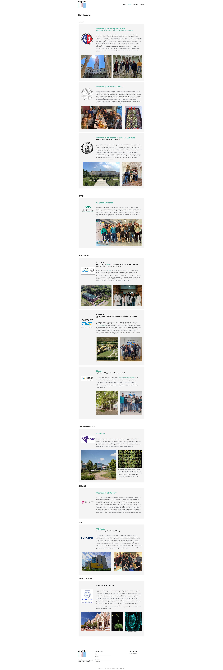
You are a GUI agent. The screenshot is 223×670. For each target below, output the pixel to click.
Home (124, 4)
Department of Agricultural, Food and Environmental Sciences (114, 30)
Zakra (117, 668)
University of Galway (106, 493)
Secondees (135, 4)
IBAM (99, 371)
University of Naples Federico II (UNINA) (115, 138)
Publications (142, 4)
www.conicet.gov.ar (117, 323)
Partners (129, 4)
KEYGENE (101, 433)
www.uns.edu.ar (102, 325)
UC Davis (100, 529)
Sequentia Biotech (104, 203)
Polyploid (108, 668)
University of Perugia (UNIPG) (110, 28)
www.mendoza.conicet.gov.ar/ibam (126, 377)
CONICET (110, 264)
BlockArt (122, 668)
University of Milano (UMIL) (109, 86)
